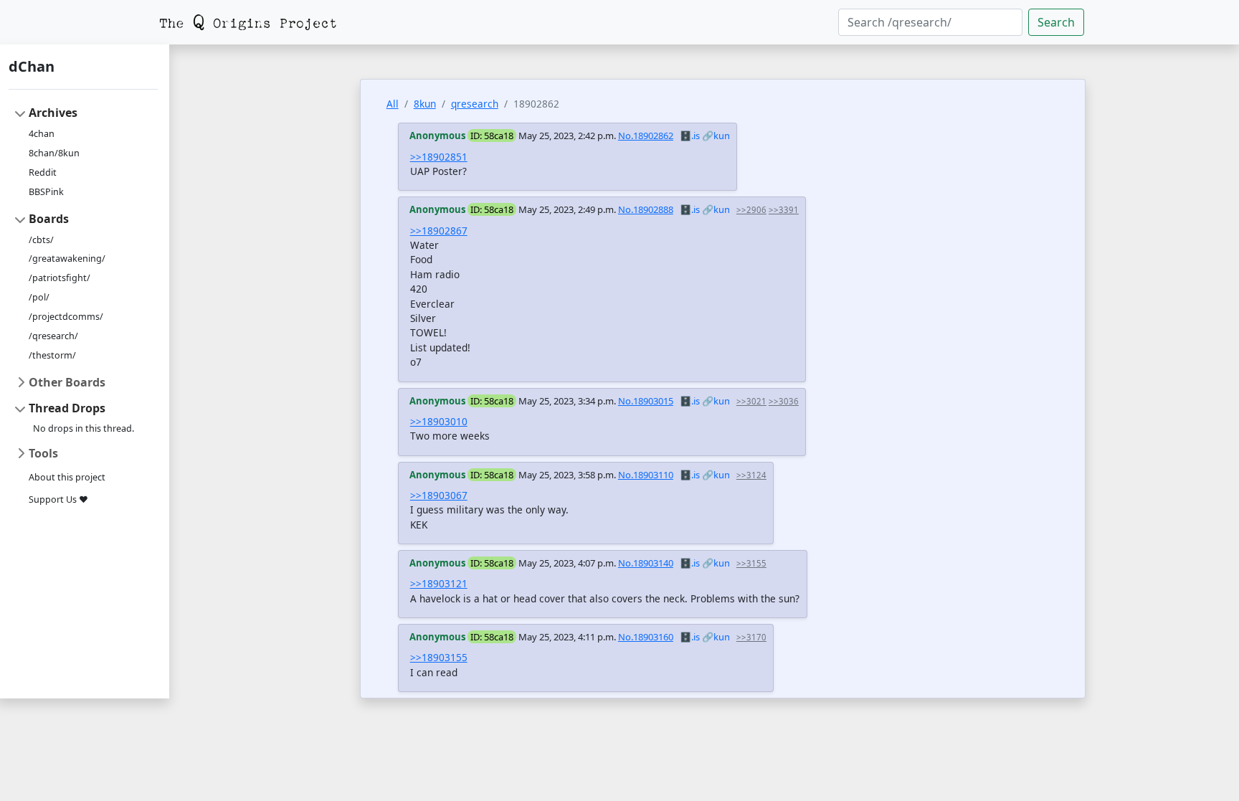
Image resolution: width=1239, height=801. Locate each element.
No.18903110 (645, 474)
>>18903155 (438, 657)
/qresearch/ (53, 336)
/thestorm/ (52, 355)
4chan (41, 134)
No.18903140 (645, 562)
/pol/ (39, 297)
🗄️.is (690, 135)
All (392, 103)
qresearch (474, 103)
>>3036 (784, 401)
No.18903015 (645, 400)
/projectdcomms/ (66, 317)
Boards (49, 219)
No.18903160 (645, 636)
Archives (53, 112)
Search (1056, 22)
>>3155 (751, 563)
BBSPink (46, 192)
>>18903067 (438, 495)
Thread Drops (67, 408)
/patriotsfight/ (59, 278)
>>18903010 (438, 421)
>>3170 (751, 637)
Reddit (43, 172)
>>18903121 (438, 583)
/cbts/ (41, 240)
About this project (67, 477)
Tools (43, 453)
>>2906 (751, 209)
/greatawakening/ (67, 258)
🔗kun (716, 135)
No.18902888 (645, 209)
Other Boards (67, 382)
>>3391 (784, 209)
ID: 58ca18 (491, 135)
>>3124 (751, 475)
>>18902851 (438, 156)
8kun (425, 103)
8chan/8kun (54, 153)
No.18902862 (645, 135)
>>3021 (751, 401)
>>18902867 (438, 230)
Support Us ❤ (58, 499)
